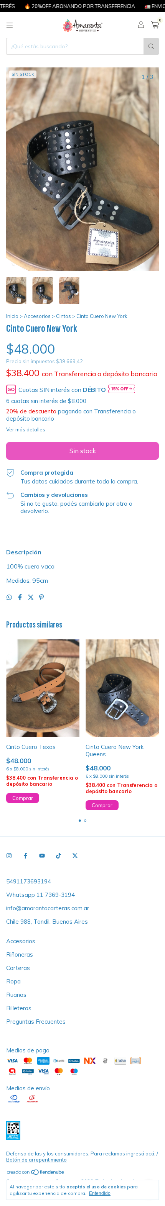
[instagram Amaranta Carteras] (9, 855)
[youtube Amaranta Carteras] (42, 855)
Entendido (100, 1193)
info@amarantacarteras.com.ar (47, 908)
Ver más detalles (25, 429)
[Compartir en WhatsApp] (10, 597)
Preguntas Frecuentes (36, 1021)
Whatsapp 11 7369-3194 (40, 894)
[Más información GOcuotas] (121, 389)
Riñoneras (19, 954)
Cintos (63, 316)
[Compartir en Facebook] (21, 597)
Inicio (12, 316)
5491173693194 (28, 881)
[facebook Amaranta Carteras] (25, 855)
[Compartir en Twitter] (31, 597)
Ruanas (16, 994)
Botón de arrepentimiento (36, 1160)
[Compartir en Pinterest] (41, 597)
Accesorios (37, 316)
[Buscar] (151, 46)
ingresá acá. (140, 1153)
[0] (155, 25)
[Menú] (9, 25)
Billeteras (18, 1008)
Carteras (18, 968)
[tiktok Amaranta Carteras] (58, 855)
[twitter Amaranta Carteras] (75, 855)
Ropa (13, 981)
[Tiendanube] (36, 1173)
